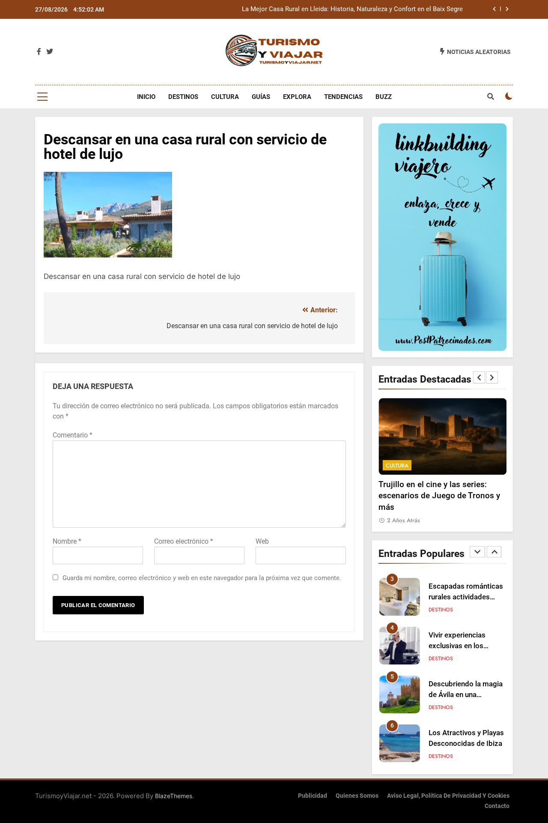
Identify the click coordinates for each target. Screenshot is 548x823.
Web (262, 541)
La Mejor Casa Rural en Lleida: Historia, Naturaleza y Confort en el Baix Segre (352, 9)
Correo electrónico (183, 541)
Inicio (146, 97)
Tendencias (343, 97)
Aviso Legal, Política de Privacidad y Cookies (448, 795)
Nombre (67, 541)
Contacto (497, 806)
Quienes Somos (357, 795)
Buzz (383, 97)
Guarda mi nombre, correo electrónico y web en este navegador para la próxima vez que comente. (202, 578)
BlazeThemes (173, 795)
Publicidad (312, 795)
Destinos (183, 97)
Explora (297, 97)
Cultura (225, 97)
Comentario (72, 435)
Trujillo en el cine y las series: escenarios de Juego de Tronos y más (439, 496)
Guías (261, 97)
